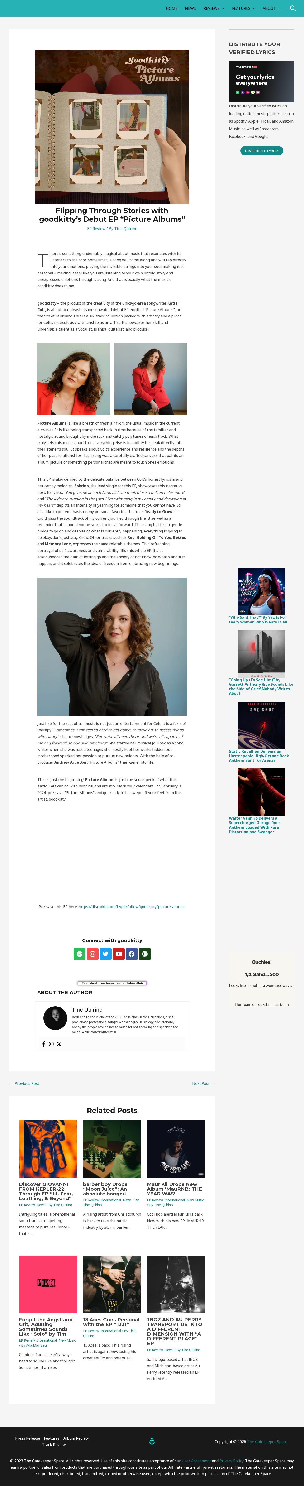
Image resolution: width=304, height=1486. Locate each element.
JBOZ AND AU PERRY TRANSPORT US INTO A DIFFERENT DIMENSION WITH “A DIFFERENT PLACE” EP (174, 1331)
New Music (195, 1200)
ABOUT (269, 8)
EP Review (96, 228)
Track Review (54, 1444)
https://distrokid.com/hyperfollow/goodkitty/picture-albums (132, 906)
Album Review (76, 1438)
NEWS (190, 8)
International (111, 1200)
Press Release (27, 1438)
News (41, 1205)
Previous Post (24, 1083)
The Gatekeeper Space (267, 1441)
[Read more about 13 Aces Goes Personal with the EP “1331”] (112, 1284)
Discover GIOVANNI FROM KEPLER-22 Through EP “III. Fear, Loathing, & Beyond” (46, 1191)
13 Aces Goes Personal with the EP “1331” (111, 1322)
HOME (171, 8)
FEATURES (241, 8)
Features (52, 1438)
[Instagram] (51, 1044)
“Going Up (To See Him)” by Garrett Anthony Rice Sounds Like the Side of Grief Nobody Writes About (261, 686)
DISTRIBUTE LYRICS (262, 151)
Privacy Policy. (231, 1460)
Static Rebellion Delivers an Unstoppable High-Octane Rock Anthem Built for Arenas (259, 756)
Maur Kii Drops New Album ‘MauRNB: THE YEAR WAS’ (174, 1189)
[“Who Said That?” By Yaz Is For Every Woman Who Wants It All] (261, 591)
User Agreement (196, 1460)
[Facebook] (43, 1044)
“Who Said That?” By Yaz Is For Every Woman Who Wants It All (258, 619)
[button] (293, 8)
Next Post (203, 1083)
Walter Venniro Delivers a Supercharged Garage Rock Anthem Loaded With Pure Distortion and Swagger (255, 824)
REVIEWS (212, 8)
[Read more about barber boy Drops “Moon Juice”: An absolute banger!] (112, 1148)
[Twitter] (59, 1044)
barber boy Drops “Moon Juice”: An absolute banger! (105, 1189)
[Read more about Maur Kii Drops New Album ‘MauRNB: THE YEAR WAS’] (176, 1148)
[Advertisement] (261, 236)
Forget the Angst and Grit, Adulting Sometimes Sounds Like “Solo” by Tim (46, 1327)
